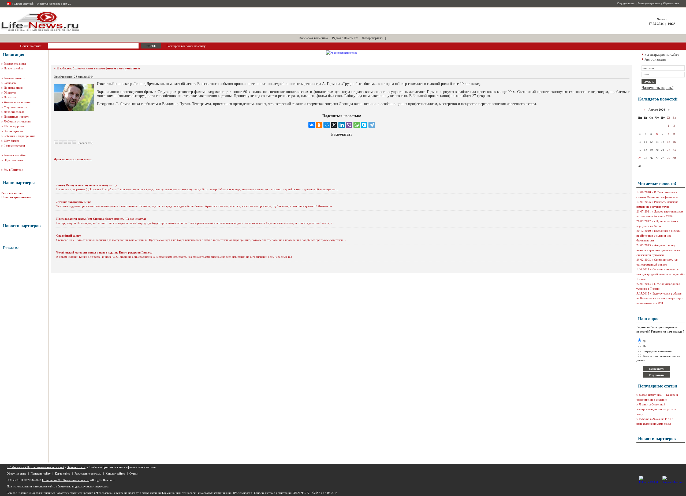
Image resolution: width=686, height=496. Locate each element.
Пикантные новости (16, 116)
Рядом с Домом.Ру (345, 38)
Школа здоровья (14, 126)
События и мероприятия (19, 136)
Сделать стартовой (23, 3)
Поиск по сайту (41, 473)
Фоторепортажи (372, 38)
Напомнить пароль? (657, 87)
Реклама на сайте (14, 155)
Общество (10, 92)
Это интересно (13, 131)
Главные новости (14, 78)
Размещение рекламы (649, 3)
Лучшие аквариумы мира (73, 202)
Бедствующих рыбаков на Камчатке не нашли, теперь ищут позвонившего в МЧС (659, 298)
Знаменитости (76, 467)
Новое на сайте (13, 68)
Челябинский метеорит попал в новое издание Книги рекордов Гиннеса (104, 252)
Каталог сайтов (115, 473)
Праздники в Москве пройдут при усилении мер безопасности (658, 235)
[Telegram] (371, 125)
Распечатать (341, 134)
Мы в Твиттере (13, 169)
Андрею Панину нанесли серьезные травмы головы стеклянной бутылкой (658, 250)
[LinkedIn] (341, 125)
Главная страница (15, 63)
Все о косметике (12, 193)
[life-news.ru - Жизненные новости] (40, 30)
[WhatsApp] (356, 125)
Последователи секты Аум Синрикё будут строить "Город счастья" (101, 219)
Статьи (133, 473)
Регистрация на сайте (661, 54)
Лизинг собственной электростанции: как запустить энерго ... (656, 409)
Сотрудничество (626, 3)
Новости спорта (14, 112)
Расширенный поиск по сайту (186, 46)
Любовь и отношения (17, 121)
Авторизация (655, 59)
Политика (10, 97)
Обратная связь (671, 3)
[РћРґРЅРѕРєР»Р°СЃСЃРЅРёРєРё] (319, 125)
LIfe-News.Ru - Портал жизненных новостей (35, 467)
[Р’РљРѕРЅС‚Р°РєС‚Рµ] (311, 125)
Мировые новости (15, 107)
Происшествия (13, 87)
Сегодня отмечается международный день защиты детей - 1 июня (660, 274)
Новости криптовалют (16, 197)
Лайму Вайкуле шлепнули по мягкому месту (86, 185)
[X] (334, 125)
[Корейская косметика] (341, 52)
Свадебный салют (68, 235)
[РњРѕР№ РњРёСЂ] (326, 125)
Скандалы (10, 83)
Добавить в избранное (48, 3)
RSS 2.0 (67, 3)
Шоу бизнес (11, 141)
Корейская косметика (313, 38)
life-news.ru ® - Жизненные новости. (65, 480)
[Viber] (349, 125)
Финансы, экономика (17, 102)
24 (640, 157)
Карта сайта (62, 473)
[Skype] (364, 125)
